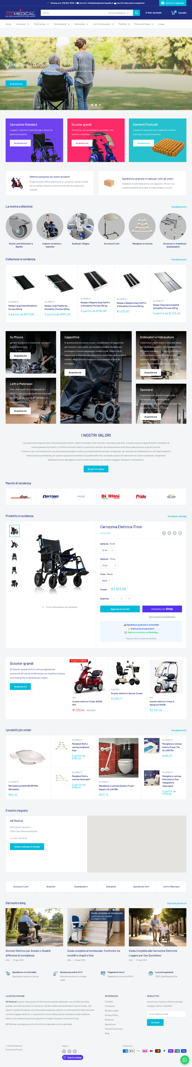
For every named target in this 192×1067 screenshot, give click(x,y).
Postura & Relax (142, 24)
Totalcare (105, 533)
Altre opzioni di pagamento (162, 616)
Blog (107, 1033)
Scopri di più (96, 60)
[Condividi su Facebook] (164, 533)
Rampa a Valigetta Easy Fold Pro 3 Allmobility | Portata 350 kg (131, 304)
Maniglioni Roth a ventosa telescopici (81, 778)
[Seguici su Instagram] (69, 1051)
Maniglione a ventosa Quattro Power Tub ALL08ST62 (172, 747)
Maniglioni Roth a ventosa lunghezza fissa (80, 747)
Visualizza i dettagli (177, 516)
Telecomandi (60, 24)
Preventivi (110, 1006)
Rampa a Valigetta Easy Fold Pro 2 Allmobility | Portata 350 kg (95, 304)
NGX (74, 698)
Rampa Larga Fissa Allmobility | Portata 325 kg (22, 307)
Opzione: (107, 559)
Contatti (109, 1001)
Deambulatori (81, 886)
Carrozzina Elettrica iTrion (121, 527)
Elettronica (40, 24)
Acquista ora (20, 686)
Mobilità (123, 24)
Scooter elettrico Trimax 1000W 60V (87, 703)
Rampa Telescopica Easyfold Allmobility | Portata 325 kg (166, 306)
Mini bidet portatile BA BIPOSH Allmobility (23, 787)
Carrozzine (79, 24)
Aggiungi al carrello (120, 609)
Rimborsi (109, 1019)
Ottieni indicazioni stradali (27, 846)
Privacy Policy (111, 1015)
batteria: (107, 543)
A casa (161, 24)
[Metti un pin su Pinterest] (169, 533)
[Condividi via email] (180, 533)
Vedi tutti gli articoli (177, 903)
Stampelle (111, 886)
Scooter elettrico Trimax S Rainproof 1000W (162, 703)
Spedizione (110, 1024)
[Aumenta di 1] (129, 599)
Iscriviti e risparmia (175, 3)
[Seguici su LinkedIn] (75, 1051)
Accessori (21, 24)
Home (8, 24)
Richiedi (155, 1022)
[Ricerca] (136, 13)
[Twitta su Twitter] (175, 533)
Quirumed (115, 689)
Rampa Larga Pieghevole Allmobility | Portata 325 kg (57, 307)
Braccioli (51, 886)
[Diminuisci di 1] (114, 599)
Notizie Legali (111, 1010)
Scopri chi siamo (96, 469)
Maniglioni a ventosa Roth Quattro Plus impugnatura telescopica (171, 781)
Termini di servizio (114, 1028)
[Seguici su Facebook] (64, 1051)
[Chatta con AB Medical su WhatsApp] (184, 1059)
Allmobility (13, 302)
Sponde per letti (141, 886)
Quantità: (104, 598)
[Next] (186, 227)
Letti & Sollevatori (102, 24)
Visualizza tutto (179, 206)
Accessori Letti (20, 886)
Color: (106, 574)
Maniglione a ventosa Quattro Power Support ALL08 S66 (116, 787)
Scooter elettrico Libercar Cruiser (127, 693)
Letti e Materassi (171, 886)
